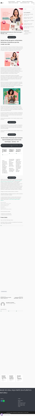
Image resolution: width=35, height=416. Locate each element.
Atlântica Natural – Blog (21, 405)
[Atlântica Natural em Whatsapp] (4, 401)
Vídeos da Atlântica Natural (27, 1)
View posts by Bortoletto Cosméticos (11, 303)
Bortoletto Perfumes (10, 34)
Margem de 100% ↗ (4, 151)
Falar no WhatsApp (12, 134)
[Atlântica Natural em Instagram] (2, 401)
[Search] (33, 9)
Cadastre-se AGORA (11, 37)
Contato (19, 406)
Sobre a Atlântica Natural (21, 404)
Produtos (18, 1)
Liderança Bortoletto (27, 32)
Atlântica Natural (11, 1)
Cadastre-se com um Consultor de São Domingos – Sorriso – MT (12, 145)
